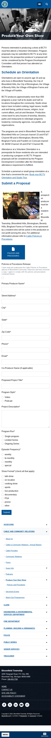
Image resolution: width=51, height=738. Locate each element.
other (7, 506)
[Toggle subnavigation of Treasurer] (46, 656)
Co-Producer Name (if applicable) (17, 368)
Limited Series (11, 440)
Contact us (7, 690)
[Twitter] (10, 705)
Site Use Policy (9, 693)
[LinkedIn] (16, 705)
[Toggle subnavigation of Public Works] (46, 642)
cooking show (11, 483)
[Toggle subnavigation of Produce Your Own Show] (46, 580)
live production (11, 491)
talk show (9, 476)
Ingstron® (33, 716)
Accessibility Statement (13, 696)
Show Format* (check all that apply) (18, 471)
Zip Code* (6, 332)
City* (4, 308)
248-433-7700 (12, 679)
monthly (8, 462)
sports (7, 487)
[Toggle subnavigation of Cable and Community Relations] (46, 532)
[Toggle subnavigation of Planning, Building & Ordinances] (46, 629)
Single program (12, 436)
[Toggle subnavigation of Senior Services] (46, 649)
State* (4, 320)
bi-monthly (9, 458)
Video (7, 397)
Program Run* (8, 431)
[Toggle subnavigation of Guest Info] (46, 568)
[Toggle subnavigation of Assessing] (46, 525)
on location (10, 480)
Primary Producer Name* (13, 283)
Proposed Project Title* (12, 380)
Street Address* (9, 296)
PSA (7, 498)
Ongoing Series (12, 444)
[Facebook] (4, 705)
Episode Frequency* (11, 449)
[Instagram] (27, 705)
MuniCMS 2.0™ (7, 716)
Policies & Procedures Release (16, 264)
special (8, 465)
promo (8, 502)
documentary (11, 494)
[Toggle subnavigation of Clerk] (46, 605)
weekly (8, 454)
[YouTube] (21, 705)
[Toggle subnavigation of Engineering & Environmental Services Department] (46, 612)
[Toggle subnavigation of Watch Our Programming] (46, 597)
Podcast (8, 401)
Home (4, 686)
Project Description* (11, 407)
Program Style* (9, 392)
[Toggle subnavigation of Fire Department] (46, 622)
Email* (5, 356)
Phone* (5, 344)
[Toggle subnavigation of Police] (46, 636)
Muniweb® (23, 716)
